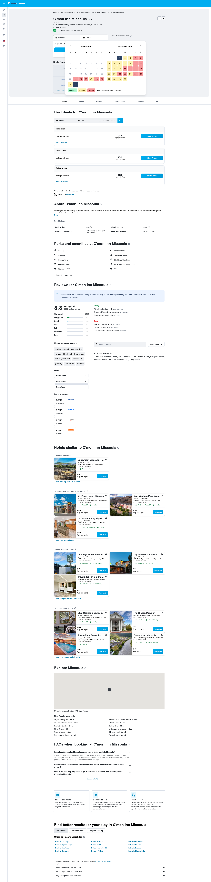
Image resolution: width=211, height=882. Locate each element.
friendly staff (67, 354)
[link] (68, 481)
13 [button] (91, 68)
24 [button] (75, 79)
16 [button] (70, 74)
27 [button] (91, 79)
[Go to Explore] (4, 28)
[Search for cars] (4, 19)
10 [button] (75, 68)
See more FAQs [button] (92, 779)
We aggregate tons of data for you (68, 871)
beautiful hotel (78, 359)
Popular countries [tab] (77, 830)
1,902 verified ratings (74, 30)
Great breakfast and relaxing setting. (110, 312)
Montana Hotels (85, 12)
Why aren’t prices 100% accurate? (68, 875)
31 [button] (75, 84)
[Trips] (4, 35)
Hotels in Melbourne (135, 842)
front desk (80, 363)
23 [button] (70, 79)
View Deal (102, 476)
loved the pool (79, 354)
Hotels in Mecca (97, 842)
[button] (3, 3)
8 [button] (101, 63)
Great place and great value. (107, 315)
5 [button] (86, 63)
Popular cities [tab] (61, 830)
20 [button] (91, 74)
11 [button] (81, 68)
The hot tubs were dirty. (106, 327)
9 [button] (70, 68)
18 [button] (81, 74)
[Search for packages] (4, 24)
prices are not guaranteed (103, 861)
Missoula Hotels (101, 12)
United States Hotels (66, 12)
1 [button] (101, 58)
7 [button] (96, 63)
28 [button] (97, 79)
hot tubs (58, 354)
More (56, 215)
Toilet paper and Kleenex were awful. (110, 330)
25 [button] (81, 79)
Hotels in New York (62, 848)
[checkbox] (65, 401)
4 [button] (80, 63)
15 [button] (102, 68)
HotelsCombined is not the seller (68, 867)
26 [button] (86, 79)
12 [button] (86, 68)
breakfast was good (62, 349)
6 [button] (91, 63)
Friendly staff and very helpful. (108, 309)
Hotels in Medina (134, 845)
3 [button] (75, 63)
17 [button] (75, 74)
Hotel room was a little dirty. (107, 324)
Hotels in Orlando (98, 845)
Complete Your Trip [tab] (96, 830)
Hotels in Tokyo (97, 851)
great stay (58, 363)
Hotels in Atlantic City (99, 848)
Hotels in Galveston (62, 851)
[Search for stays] (4, 15)
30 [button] (70, 84)
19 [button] (86, 74)
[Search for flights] (4, 10)
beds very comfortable (63, 359)
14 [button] (97, 68)
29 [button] (102, 79)
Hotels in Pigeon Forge (63, 845)
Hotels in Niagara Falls (136, 851)
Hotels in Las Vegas (62, 842)
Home (55, 12)
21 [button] (97, 74)
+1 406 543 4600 (59, 27)
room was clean (76, 349)
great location (69, 363)
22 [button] (102, 74)
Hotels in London (134, 848)
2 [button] (70, 63)
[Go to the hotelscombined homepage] (16, 3)
